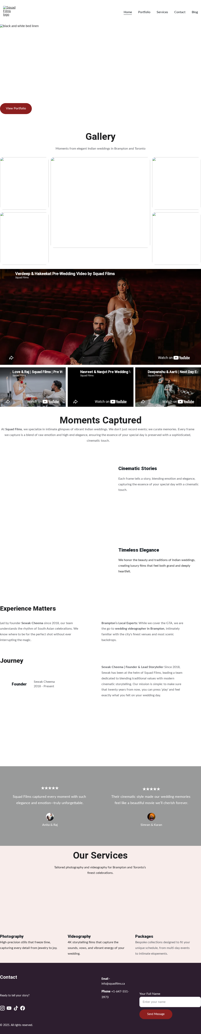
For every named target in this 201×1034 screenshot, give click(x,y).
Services (162, 12)
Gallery (100, 136)
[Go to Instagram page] (2, 1008)
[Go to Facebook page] (22, 1008)
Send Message (155, 1014)
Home (128, 12)
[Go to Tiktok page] (16, 1008)
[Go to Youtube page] (9, 1008)
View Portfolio (16, 108)
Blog (195, 12)
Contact (179, 12)
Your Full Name (149, 993)
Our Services (100, 855)
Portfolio (144, 12)
